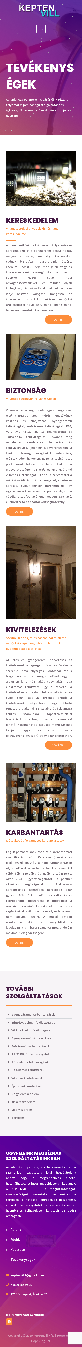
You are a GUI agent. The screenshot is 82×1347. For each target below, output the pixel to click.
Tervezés (17, 1118)
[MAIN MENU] (41, 28)
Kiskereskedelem (23, 1102)
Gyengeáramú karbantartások (33, 1014)
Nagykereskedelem (25, 1094)
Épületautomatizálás (26, 1086)
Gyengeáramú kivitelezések (31, 1038)
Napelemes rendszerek (27, 1070)
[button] (39, 1015)
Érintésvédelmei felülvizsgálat (33, 1022)
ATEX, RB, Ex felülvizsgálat (30, 1054)
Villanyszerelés (21, 1110)
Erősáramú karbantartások (30, 1046)
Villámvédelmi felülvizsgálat (31, 1030)
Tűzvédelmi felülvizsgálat (29, 1062)
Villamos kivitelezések (27, 1078)
